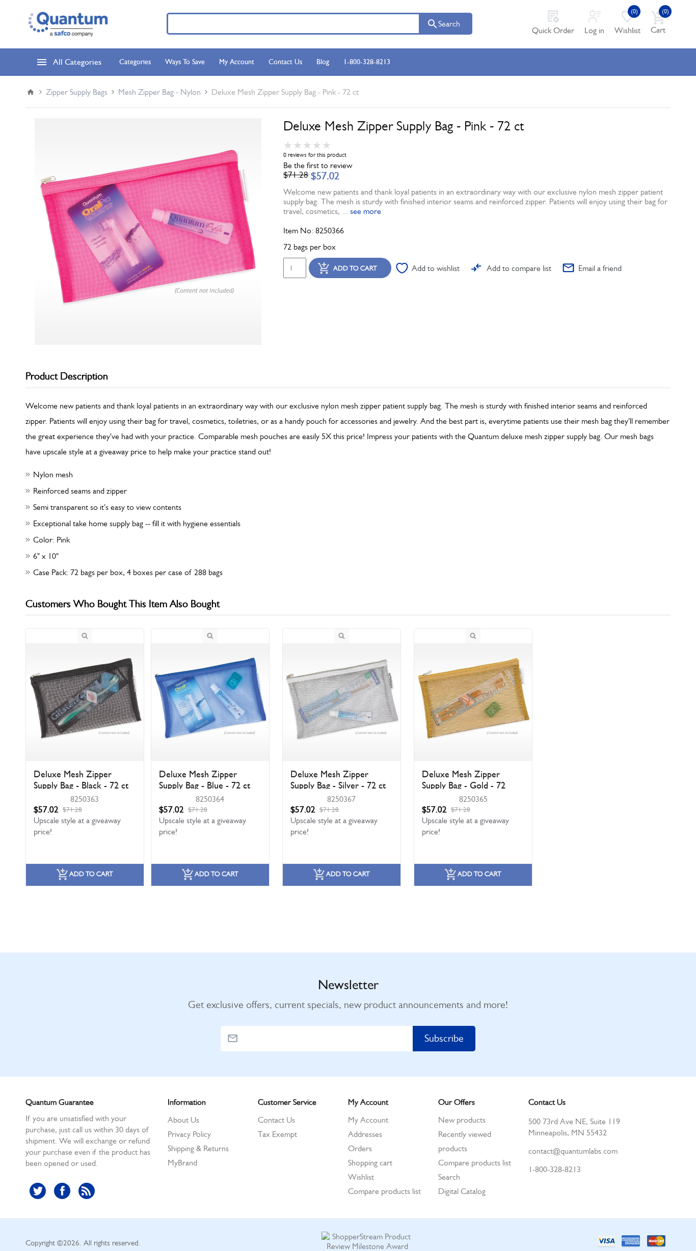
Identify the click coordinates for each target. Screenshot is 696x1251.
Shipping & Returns (198, 1148)
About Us (183, 1120)
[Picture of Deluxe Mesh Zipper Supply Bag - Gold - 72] (473, 702)
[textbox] (293, 24)
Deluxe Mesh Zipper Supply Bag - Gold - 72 (463, 780)
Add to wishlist (436, 268)
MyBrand (182, 1162)
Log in (594, 30)
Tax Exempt (277, 1134)
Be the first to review (317, 165)
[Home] (30, 92)
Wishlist (361, 1177)
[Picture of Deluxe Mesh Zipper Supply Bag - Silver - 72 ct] (341, 702)
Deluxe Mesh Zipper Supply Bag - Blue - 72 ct (204, 780)
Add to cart (355, 268)
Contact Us (276, 1120)
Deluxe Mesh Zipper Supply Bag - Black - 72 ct (81, 780)
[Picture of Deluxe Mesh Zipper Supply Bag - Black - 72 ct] (85, 702)
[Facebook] (62, 1191)
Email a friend (600, 268)
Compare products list (384, 1191)
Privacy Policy (189, 1134)
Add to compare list (519, 268)
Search (449, 24)
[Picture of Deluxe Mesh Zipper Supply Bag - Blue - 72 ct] (210, 702)
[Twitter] (38, 1191)
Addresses (365, 1134)
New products (462, 1120)
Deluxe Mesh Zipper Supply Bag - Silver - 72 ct (338, 780)
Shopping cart (370, 1162)
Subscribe (444, 1038)
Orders (360, 1148)
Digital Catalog (462, 1191)
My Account (368, 1120)
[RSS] (86, 1191)
